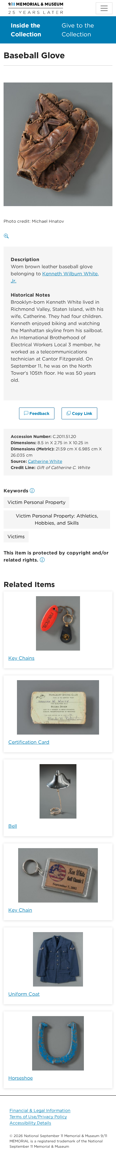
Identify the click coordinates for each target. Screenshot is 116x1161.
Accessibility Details (30, 1122)
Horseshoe (20, 1078)
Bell (12, 826)
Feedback (38, 413)
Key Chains (21, 658)
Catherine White (45, 461)
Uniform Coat (24, 994)
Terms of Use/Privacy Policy (38, 1116)
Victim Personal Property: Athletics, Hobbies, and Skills (57, 519)
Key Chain (20, 910)
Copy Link (81, 413)
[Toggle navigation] (104, 8)
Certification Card (28, 742)
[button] (42, 560)
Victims (16, 536)
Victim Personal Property (36, 502)
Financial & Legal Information (40, 1110)
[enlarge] (7, 236)
